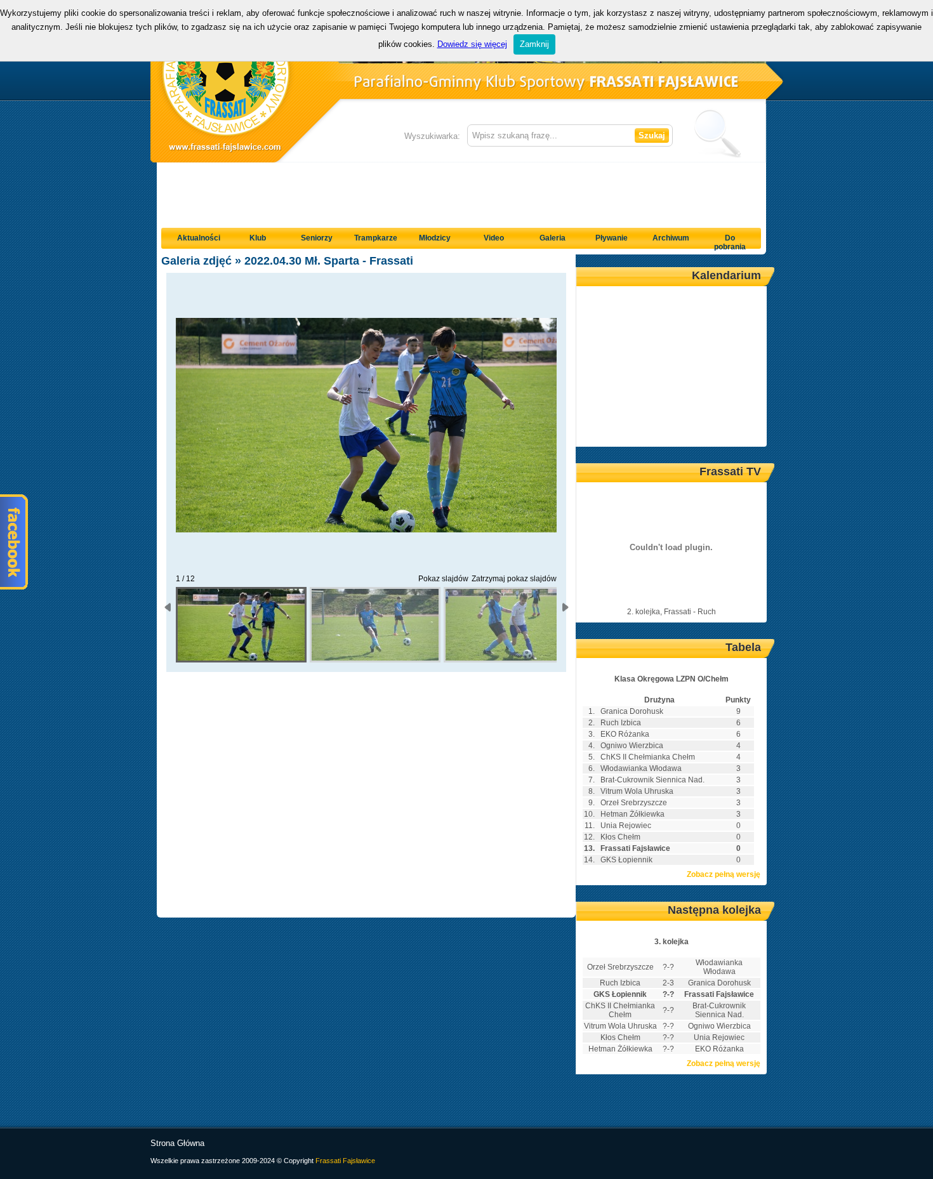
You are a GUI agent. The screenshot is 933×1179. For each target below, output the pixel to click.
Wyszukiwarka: (432, 136)
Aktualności (198, 238)
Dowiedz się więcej (472, 44)
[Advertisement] (461, 191)
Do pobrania (730, 242)
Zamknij (534, 44)
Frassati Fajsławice (345, 1160)
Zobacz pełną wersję (723, 874)
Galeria (552, 238)
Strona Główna (177, 1143)
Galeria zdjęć (196, 260)
